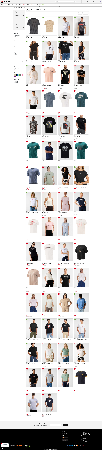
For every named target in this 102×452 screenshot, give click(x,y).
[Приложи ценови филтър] (22, 61)
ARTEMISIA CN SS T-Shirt (46, 263)
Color (15, 72)
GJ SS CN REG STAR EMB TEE (47, 363)
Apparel (21, 7)
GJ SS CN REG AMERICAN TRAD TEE (64, 339)
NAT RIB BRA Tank (45, 212)
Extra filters (16, 33)
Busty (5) (16, 19)
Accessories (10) (16, 28)
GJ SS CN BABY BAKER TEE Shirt (63, 187)
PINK (22, 75)
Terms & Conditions (52, 449)
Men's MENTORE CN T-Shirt (78, 161)
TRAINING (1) (17, 69)
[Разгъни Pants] (23, 14)
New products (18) (17, 35)
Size (15, 49)
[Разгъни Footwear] (23, 27)
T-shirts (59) (17, 24)
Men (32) (16, 46)
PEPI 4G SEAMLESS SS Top (62, 212)
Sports (16, 4)
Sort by (83, 12)
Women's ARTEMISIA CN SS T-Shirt (32, 263)
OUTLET (28, 4)
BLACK (16, 75)
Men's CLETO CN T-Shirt (30, 161)
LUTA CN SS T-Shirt (61, 85)
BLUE (18, 75)
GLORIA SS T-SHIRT (61, 288)
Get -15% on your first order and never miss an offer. (41, 424)
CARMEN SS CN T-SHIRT (46, 85)
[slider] (14, 63)
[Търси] (75, 2)
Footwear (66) (16, 27)
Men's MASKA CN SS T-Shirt (78, 85)
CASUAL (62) (17, 68)
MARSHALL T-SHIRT (29, 37)
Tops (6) (16, 12)
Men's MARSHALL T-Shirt (46, 37)
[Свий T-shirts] (23, 23)
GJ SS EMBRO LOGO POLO (31, 363)
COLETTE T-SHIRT (29, 61)
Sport (15, 66)
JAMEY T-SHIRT (76, 37)
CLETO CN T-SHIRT (77, 136)
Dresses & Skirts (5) (17, 15)
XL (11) (16, 54)
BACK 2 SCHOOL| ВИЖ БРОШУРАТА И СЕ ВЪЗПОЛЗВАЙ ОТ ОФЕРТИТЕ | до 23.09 (48, 6)
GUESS (19, 7)
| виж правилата (66, 6)
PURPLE (15, 76)
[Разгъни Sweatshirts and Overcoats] (23, 21)
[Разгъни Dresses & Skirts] (23, 15)
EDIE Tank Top (76, 61)
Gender (15, 43)
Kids (12, 4)
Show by (80, 12)
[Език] (100, 1)
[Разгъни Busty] (23, 19)
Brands (20, 4)
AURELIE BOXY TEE (61, 61)
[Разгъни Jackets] (23, 17)
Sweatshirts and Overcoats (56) (18, 21)
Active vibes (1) (17, 81)
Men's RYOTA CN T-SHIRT (30, 187)
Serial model (16, 79)
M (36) (16, 52)
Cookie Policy (56, 449)
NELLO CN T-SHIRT (45, 161)
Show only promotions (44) (18, 36)
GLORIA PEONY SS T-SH (46, 288)
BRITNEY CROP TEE (61, 314)
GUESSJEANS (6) (17, 82)
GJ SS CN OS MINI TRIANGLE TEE (32, 339)
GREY (20, 75)
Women (9, 4)
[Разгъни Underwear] (23, 18)
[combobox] (65, 1)
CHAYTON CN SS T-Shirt (30, 136)
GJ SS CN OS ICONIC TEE (46, 339)
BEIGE (15, 75)
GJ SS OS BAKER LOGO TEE (79, 314)
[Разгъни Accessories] (23, 28)
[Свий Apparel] (23, 11)
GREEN (19, 75)
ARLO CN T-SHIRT (45, 187)
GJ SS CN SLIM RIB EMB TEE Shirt (80, 187)
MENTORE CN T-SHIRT (62, 161)
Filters (14, 31)
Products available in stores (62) (19, 40)
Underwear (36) (17, 18)
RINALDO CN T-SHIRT (45, 136)
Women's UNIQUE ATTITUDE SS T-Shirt (80, 288)
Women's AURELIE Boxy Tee (46, 61)
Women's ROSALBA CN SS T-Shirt (63, 263)
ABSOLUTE (40, 4)
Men (5, 4)
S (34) (16, 53)
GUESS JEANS (28, 211)
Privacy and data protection (47, 449)
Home (2, 4)
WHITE (16, 76)
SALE (24, 4)
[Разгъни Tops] (23, 12)
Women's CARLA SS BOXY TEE (79, 263)
